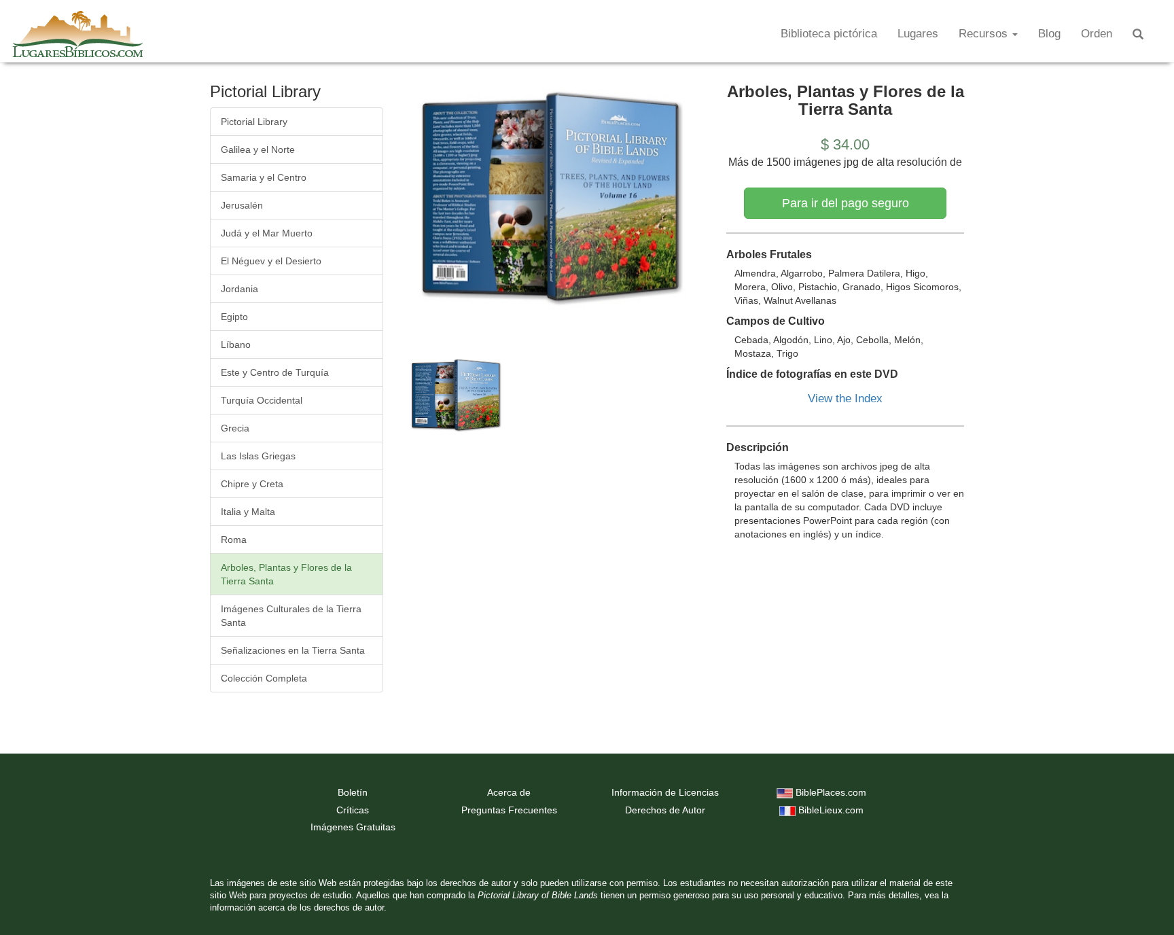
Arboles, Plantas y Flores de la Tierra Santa (286, 574)
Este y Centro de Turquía (275, 372)
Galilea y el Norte (258, 149)
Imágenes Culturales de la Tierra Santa (291, 615)
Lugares (917, 33)
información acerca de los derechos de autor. (298, 908)
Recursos (985, 33)
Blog (1049, 33)
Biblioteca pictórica (829, 33)
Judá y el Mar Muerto (267, 233)
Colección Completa (264, 678)
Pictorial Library (254, 121)
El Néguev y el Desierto (271, 260)
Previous (385, 200)
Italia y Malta (248, 511)
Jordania (239, 288)
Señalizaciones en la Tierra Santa (293, 650)
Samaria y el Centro (263, 177)
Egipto (234, 316)
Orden (1096, 33)
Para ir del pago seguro (845, 203)
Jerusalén (242, 205)
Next (723, 200)
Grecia (235, 428)
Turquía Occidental (261, 400)
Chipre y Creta (252, 483)
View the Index (845, 398)
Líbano (236, 344)
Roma (234, 539)
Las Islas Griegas (258, 456)
